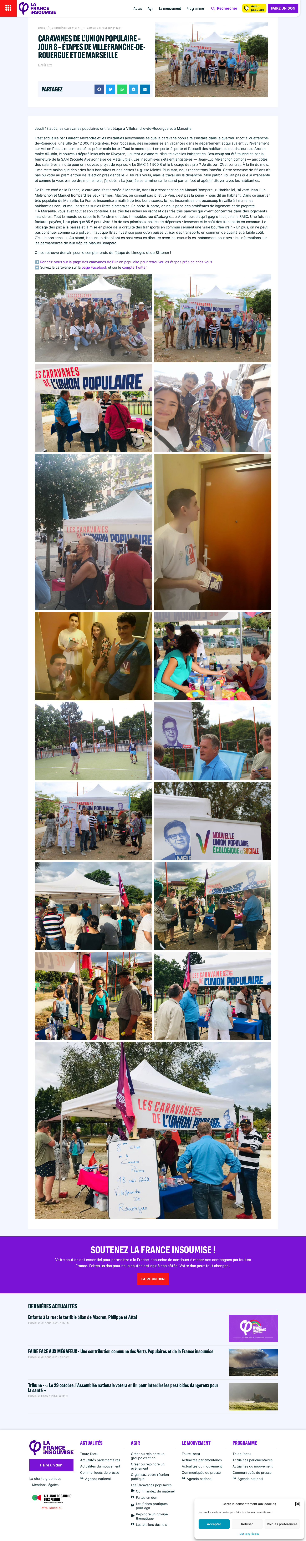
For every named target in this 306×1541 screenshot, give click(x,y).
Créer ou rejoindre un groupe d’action (147, 1456)
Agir (150, 8)
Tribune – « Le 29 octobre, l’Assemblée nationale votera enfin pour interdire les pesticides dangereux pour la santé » (123, 1387)
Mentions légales (249, 1533)
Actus (137, 8)
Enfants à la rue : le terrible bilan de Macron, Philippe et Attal (82, 1317)
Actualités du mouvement (66, 28)
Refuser (247, 1524)
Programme (195, 8)
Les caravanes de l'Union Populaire (102, 28)
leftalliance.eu (51, 1508)
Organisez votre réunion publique (150, 1476)
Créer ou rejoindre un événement (147, 1466)
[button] (298, 1504)
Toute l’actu (89, 1454)
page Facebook (94, 267)
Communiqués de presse (99, 1472)
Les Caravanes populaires (151, 1485)
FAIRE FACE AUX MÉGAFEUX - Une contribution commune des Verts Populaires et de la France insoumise (120, 1351)
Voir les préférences (282, 1524)
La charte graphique (45, 1478)
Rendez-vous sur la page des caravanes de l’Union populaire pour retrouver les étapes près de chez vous (126, 262)
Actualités (44, 28)
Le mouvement (170, 8)
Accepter (214, 1524)
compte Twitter (134, 267)
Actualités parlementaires (100, 1460)
